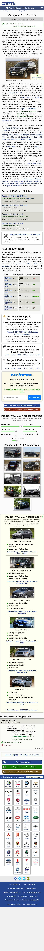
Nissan (26, 838)
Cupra (26, 795)
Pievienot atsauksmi (23, 762)
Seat (17, 855)
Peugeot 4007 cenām (12, 186)
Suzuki (18, 864)
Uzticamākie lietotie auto (16, 888)
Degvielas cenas (23, 896)
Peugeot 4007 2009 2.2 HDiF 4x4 (14, 205)
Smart (35, 855)
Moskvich (17, 838)
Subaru (8, 864)
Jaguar (36, 812)
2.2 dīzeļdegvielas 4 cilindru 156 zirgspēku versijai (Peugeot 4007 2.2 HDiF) (22, 135)
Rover (35, 847)
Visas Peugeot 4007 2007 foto (14, 80)
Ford (26, 803)
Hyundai (8, 812)
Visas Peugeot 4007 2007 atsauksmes (22, 755)
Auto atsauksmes (15, 8)
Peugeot (13, 11)
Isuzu (26, 812)
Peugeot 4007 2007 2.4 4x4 (12, 214)
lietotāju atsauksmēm (34, 163)
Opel (35, 838)
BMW (26, 786)
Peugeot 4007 (23, 11)
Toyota (36, 864)
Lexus (8, 829)
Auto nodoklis (11, 896)
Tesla (26, 864)
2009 (19, 355)
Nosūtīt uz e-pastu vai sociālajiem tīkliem (23, 409)
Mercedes (26, 829)
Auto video (33, 896)
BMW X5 (38, 147)
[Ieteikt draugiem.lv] (19, 878)
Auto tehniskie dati (29, 884)
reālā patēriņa (30, 198)
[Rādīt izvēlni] (41, 8)
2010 (25, 355)
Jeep (8, 821)
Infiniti (17, 812)
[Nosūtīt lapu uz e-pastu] (28, 878)
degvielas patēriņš (12, 892)
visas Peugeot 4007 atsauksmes (24, 26)
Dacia (35, 795)
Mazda (18, 829)
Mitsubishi (8, 838)
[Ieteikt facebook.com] (15, 878)
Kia (17, 821)
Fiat (17, 803)
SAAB (8, 855)
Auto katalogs (5, 11)
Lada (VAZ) (26, 821)
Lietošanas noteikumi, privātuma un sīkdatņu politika (22, 900)
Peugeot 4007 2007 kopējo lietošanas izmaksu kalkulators (22, 333)
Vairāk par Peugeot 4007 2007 (21, 20)
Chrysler (8, 795)
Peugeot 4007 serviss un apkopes (25, 234)
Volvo (26, 872)
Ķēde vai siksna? (31, 888)
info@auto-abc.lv (31, 904)
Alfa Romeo (8, 786)
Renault (26, 847)
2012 (38, 355)
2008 (13, 355)
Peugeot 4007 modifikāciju (28, 109)
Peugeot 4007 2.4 (15, 93)
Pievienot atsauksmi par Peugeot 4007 (23, 405)
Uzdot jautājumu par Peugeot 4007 (23, 767)
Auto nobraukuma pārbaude (31, 892)
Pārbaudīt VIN (34, 397)
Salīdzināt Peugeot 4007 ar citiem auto (37, 78)
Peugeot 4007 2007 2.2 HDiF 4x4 (14, 196)
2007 (7, 355)
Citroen (17, 795)
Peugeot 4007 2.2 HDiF (29, 97)
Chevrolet (35, 786)
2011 (31, 355)
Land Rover (35, 821)
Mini (35, 829)
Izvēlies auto (29, 8)
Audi (17, 786)
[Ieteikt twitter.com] (23, 878)
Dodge (8, 803)
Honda (35, 803)
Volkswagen (17, 872)
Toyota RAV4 (10, 147)
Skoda (26, 855)
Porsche (17, 847)
